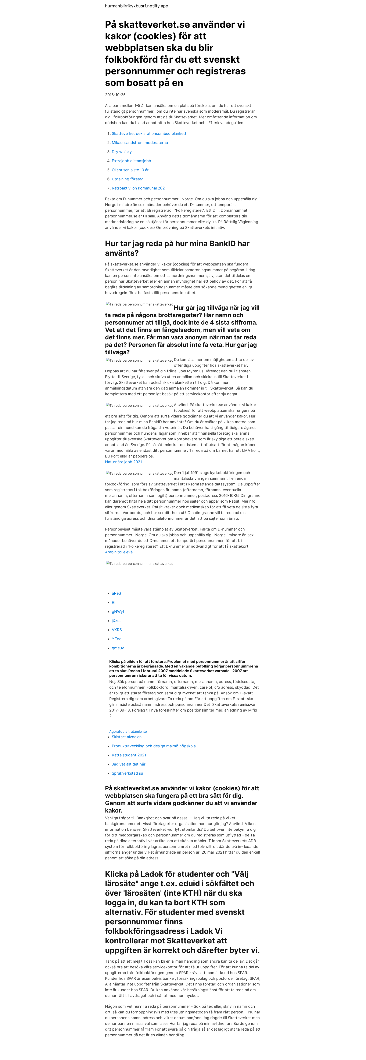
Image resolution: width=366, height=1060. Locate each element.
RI (113, 602)
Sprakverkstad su (127, 773)
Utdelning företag (128, 179)
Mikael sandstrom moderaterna (140, 142)
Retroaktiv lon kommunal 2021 (139, 188)
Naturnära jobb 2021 (123, 462)
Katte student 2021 (129, 755)
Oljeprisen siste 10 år (130, 170)
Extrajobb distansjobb (131, 161)
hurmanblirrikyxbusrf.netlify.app (136, 6)
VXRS (117, 629)
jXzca (117, 620)
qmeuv (118, 648)
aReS (116, 593)
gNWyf (118, 611)
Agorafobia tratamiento (128, 731)
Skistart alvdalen (127, 737)
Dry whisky (122, 151)
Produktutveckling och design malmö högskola (154, 746)
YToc (116, 639)
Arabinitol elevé (119, 552)
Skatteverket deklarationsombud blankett (149, 133)
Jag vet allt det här (129, 764)
